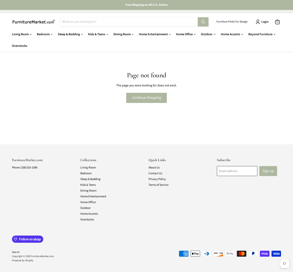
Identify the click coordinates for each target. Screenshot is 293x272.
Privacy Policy (157, 179)
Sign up (268, 170)
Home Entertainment (153, 34)
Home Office (184, 34)
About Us (154, 167)
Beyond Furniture (260, 34)
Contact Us (155, 173)
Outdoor (207, 34)
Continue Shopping (146, 97)
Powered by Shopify (22, 260)
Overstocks (19, 46)
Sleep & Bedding (69, 34)
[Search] (203, 21)
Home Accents (231, 34)
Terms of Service (158, 185)
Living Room (20, 34)
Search (16, 252)
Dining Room (122, 34)
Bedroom (43, 34)
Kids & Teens (97, 34)
